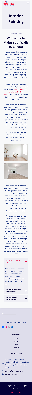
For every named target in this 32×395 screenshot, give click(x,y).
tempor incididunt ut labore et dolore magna (16, 92)
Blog (16, 341)
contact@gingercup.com (14, 371)
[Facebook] (12, 392)
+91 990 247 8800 (11, 374)
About (16, 344)
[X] (16, 392)
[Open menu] (28, 3)
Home (16, 338)
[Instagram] (19, 392)
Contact (16, 348)
